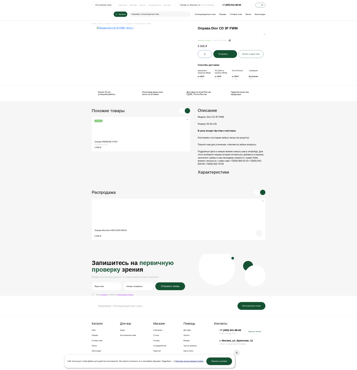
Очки (94, 330)
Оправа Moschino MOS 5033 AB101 (111, 230)
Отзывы (156, 341)
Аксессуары (260, 14)
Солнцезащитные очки (205, 14)
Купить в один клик (251, 54)
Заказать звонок (254, 332)
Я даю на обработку (114, 294)
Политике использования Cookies (189, 361)
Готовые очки (236, 14)
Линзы (248, 14)
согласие (104, 294)
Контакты (167, 5)
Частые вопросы (190, 346)
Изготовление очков (103, 5)
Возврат (187, 341)
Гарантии (157, 351)
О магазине (122, 5)
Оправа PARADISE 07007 (106, 142)
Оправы (222, 14)
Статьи (156, 335)
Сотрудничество (154, 5)
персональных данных (125, 294)
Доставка (133, 5)
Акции (122, 330)
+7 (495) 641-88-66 (231, 5)
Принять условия (219, 361)
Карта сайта (188, 351)
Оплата (142, 5)
